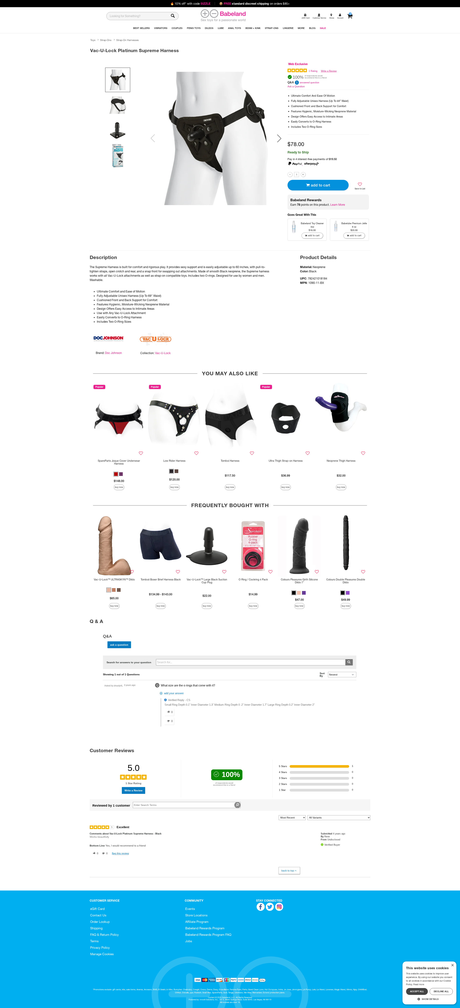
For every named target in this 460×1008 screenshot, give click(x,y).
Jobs (188, 941)
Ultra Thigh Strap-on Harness (286, 460)
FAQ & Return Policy (104, 935)
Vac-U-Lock (163, 353)
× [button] (452, 965)
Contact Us (98, 915)
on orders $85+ (254, 3)
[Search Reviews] (237, 805)
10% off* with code (190, 3)
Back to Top (287, 870)
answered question (309, 82)
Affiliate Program (196, 922)
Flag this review (120, 853)
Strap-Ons (105, 40)
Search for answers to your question (129, 662)
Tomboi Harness (230, 460)
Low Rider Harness (174, 460)
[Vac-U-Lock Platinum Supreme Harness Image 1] (216, 138)
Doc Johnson (113, 353)
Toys (92, 40)
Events (190, 909)
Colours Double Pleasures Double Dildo (345, 581)
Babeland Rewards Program (204, 928)
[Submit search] (349, 662)
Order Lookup (100, 922)
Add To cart (320, 185)
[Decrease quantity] (290, 174)
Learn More (337, 204)
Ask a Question (296, 86)
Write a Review (329, 71)
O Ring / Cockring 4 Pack (253, 579)
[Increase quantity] (303, 174)
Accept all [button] (417, 991)
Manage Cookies (102, 954)
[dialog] (429, 982)
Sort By (322, 674)
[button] (279, 138)
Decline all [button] (441, 991)
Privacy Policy (100, 947)
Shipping (96, 928)
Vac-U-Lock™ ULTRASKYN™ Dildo (114, 579)
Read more (418, 984)
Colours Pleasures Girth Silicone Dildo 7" (299, 581)
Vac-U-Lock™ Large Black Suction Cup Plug (207, 581)
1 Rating (313, 71)
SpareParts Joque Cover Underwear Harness (119, 462)
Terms (94, 941)
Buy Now (119, 487)
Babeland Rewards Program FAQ (208, 935)
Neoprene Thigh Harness (341, 460)
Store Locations (196, 915)
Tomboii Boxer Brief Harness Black (161, 579)
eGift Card (97, 909)
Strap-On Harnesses (127, 40)
